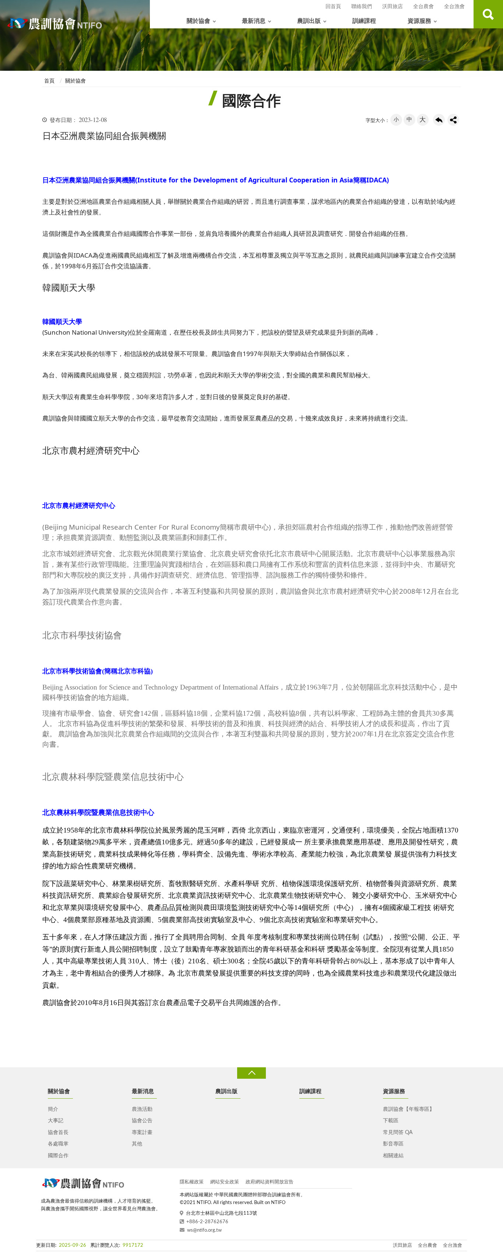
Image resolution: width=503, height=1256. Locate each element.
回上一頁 (439, 120)
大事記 (55, 1120)
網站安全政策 (224, 1182)
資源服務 (419, 21)
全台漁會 (454, 6)
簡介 (53, 1109)
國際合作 (58, 1155)
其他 (137, 1144)
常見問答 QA (397, 1132)
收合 (251, 1073)
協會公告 (142, 1120)
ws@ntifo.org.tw (204, 1230)
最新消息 (253, 21)
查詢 (488, 14)
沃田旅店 (392, 6)
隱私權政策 (192, 1182)
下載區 (390, 1120)
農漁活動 (142, 1109)
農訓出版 (309, 21)
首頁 (49, 81)
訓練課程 (364, 21)
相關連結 (393, 1155)
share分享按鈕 (453, 120)
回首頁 (333, 6)
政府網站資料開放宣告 (269, 1182)
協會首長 (58, 1132)
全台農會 (423, 6)
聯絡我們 (361, 6)
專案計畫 (142, 1132)
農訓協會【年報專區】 (409, 1109)
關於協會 (198, 21)
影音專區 (393, 1144)
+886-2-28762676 (207, 1222)
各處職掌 (58, 1144)
